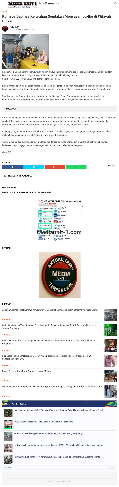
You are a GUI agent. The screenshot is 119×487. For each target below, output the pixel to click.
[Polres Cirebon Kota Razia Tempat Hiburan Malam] (110, 376)
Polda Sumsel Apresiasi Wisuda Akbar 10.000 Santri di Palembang (43, 422)
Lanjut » (111, 467)
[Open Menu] (3, 3)
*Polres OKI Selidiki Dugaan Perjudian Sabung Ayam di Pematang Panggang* (48, 433)
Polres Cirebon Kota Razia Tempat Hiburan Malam (26, 371)
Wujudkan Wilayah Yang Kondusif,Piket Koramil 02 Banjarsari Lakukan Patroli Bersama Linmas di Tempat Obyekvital (49, 326)
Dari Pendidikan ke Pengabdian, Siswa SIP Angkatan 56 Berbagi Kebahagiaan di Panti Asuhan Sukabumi (52, 386)
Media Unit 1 (67, 481)
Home (4, 11)
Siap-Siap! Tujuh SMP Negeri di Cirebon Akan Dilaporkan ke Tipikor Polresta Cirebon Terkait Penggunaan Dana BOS (46, 357)
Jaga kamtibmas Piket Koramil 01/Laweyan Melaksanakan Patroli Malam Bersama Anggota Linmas (50, 310)
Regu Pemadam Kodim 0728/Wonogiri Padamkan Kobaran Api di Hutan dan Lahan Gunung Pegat (58, 410)
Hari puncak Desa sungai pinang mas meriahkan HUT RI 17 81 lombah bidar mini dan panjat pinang (58, 445)
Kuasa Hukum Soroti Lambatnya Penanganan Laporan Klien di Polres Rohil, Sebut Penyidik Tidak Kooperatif (48, 342)
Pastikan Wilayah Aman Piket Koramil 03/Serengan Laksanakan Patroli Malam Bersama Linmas (57, 457)
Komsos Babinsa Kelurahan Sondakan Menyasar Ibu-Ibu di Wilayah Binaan (56, 18)
